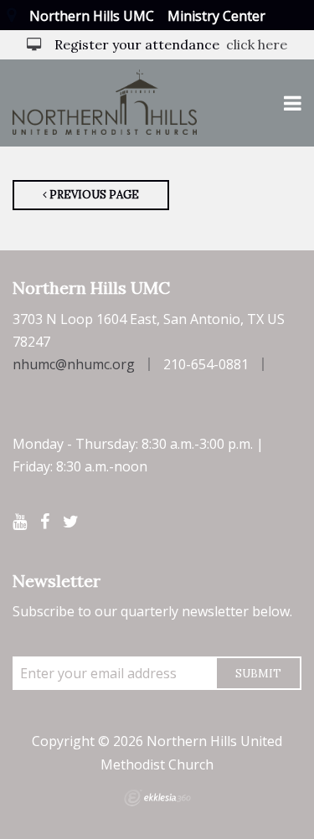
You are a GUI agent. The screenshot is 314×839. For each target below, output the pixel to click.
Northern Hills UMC (91, 16)
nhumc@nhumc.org (74, 364)
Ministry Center (216, 16)
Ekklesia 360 (157, 798)
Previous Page (93, 195)
